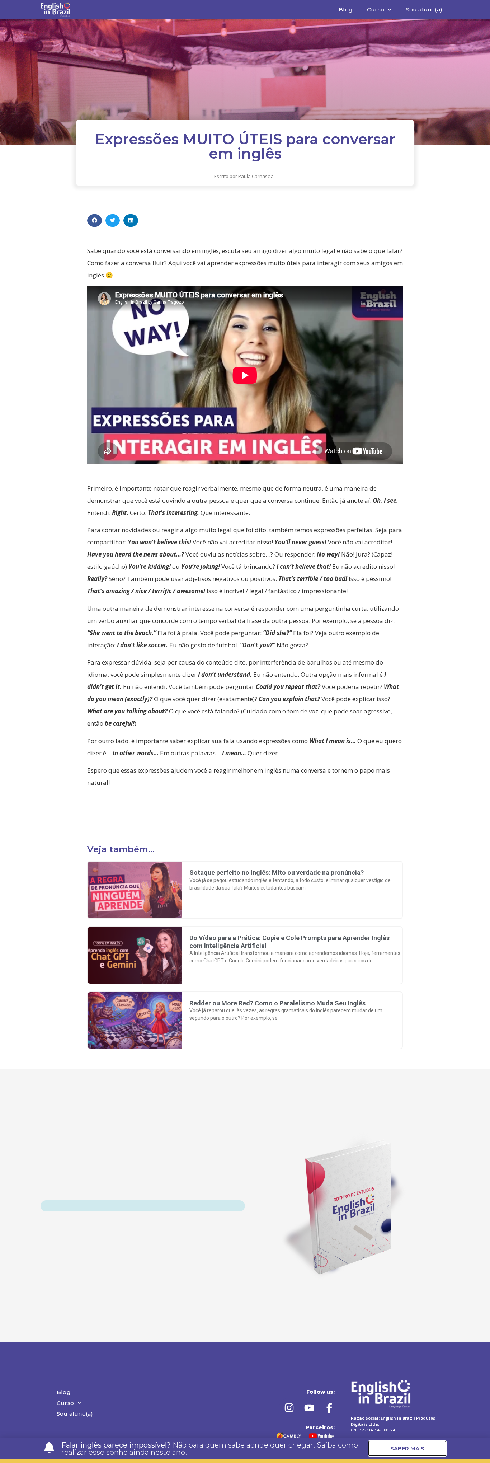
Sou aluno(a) (424, 9)
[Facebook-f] (329, 1408)
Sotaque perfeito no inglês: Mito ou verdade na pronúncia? (276, 872)
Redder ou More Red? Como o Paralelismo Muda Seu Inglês (277, 1003)
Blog (346, 9)
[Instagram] (289, 1408)
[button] (94, 220)
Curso (375, 9)
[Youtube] (309, 1408)
